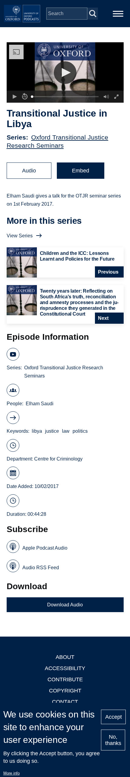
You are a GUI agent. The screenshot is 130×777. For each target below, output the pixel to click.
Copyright (65, 691)
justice (52, 431)
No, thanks (113, 740)
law (66, 431)
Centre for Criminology (58, 458)
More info (11, 773)
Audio (29, 171)
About (65, 657)
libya (37, 431)
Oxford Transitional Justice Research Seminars (63, 371)
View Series (20, 235)
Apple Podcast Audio (44, 548)
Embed (80, 171)
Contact (65, 702)
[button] (65, 72)
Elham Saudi (40, 403)
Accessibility (65, 668)
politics (80, 431)
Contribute (65, 679)
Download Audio (65, 604)
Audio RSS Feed (40, 567)
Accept (113, 717)
